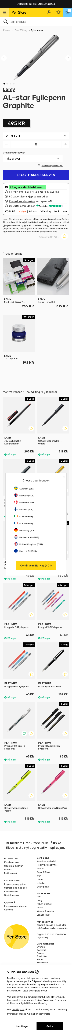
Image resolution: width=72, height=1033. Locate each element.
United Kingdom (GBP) (31, 544)
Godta (49, 1026)
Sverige (41, 946)
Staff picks (43, 886)
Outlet (40, 879)
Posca (40, 907)
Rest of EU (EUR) (28, 551)
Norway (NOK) (26, 495)
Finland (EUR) (26, 509)
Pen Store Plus (12, 880)
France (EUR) (26, 523)
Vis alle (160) (43, 914)
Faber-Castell (44, 903)
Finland (40, 953)
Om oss (8, 869)
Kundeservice (11, 862)
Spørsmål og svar (13, 865)
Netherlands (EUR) (29, 537)
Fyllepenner (37, 30)
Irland (40, 959)
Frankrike (42, 956)
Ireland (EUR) (26, 516)
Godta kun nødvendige (38, 1013)
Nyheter (41, 883)
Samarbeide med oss (15, 887)
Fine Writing (21, 30)
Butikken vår (10, 873)
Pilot (39, 896)
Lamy (9, 89)
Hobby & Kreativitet (47, 864)
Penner (7, 30)
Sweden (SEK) (26, 488)
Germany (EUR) (27, 530)
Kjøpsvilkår (10, 902)
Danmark (41, 950)
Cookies (8, 909)
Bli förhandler (11, 891)
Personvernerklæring (15, 906)
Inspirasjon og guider (15, 884)
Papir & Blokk (43, 872)
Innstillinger (22, 1026)
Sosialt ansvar (12, 895)
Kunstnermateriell (46, 861)
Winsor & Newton (46, 911)
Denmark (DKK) (27, 502)
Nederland (42, 962)
